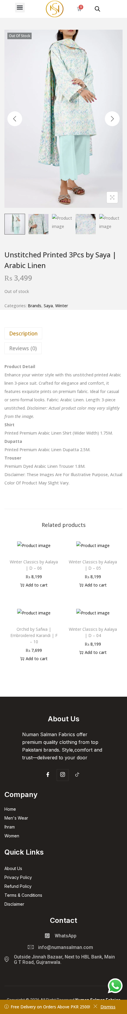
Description (23, 333)
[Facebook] (48, 775)
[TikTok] (77, 775)
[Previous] (14, 118)
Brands (34, 305)
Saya (48, 305)
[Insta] (63, 775)
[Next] (112, 118)
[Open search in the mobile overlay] (97, 8)
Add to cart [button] (37, 585)
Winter (61, 305)
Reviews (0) (23, 348)
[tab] (63, 333)
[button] (20, 7)
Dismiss (107, 1007)
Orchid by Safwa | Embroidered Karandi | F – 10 (34, 635)
